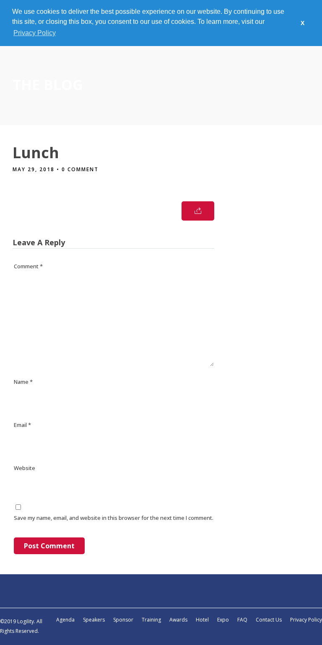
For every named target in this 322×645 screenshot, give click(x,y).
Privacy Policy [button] (34, 32)
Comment (28, 266)
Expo (223, 619)
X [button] (302, 23)
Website (24, 468)
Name (23, 381)
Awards (178, 619)
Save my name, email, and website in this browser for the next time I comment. (113, 518)
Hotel (202, 619)
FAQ (242, 619)
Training (151, 619)
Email (22, 425)
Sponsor (123, 619)
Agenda (65, 619)
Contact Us (269, 619)
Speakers (94, 619)
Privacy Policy (306, 619)
